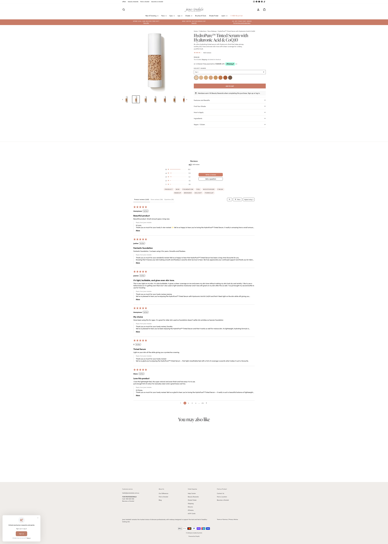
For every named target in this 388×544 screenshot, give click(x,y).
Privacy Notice (233, 519)
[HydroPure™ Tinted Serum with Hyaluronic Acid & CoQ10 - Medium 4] (138, 470)
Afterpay (191, 510)
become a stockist (157, 2)
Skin (178, 189)
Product (169, 189)
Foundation (188, 189)
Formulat (209, 193)
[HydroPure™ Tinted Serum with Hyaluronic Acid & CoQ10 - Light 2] (134, 470)
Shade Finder (213, 16)
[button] (241, 22)
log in (258, 93)
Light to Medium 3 (206, 78)
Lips (179, 16)
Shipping (204, 59)
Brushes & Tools (200, 16)
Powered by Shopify (194, 536)
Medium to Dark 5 (216, 78)
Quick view (139, 459)
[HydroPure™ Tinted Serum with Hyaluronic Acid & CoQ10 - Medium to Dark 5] (140, 470)
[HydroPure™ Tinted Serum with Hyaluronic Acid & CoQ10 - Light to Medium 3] (136, 470)
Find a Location (222, 497)
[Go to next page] (207, 403)
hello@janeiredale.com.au (130, 493)
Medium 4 (211, 78)
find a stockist (144, 2)
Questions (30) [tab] (169, 199)
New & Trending (151, 16)
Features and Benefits (202, 100)
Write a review (211, 175)
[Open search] (229, 199)
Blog (160, 500)
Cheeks (188, 16)
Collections (202, 31)
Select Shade (200, 68)
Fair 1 (196, 78)
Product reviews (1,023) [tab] (141, 199)
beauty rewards (133, 2)
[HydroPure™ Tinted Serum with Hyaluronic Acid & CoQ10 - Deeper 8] (147, 470)
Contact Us (220, 493)
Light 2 (201, 78)
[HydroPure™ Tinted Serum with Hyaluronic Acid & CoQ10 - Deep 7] (145, 470)
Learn (223, 16)
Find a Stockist (163, 497)
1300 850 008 (130, 499)
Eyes (171, 16)
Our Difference (163, 493)
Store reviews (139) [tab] (157, 199)
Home (196, 31)
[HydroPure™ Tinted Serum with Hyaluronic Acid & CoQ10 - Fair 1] (131, 470)
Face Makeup (212, 31)
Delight (198, 193)
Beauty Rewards (193, 497)
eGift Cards (191, 513)
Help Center (192, 493)
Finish (220, 189)
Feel (198, 189)
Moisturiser (209, 189)
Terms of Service (222, 519)
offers (124, 2)
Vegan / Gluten (199, 124)
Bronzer (188, 193)
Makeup (177, 193)
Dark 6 (220, 78)
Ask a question (210, 179)
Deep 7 (225, 78)
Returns (190, 507)
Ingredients (198, 118)
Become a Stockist (128, 501)
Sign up (250, 93)
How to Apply (198, 112)
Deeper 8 (230, 78)
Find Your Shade (200, 106)
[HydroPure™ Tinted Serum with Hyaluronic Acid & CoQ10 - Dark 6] (142, 470)
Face (163, 16)
